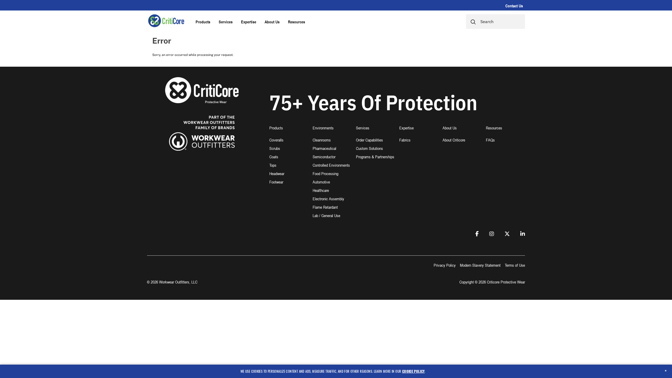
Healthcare (321, 190)
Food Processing (325, 173)
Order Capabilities (369, 140)
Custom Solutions (369, 148)
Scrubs (274, 148)
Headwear (276, 173)
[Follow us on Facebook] (477, 234)
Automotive (321, 182)
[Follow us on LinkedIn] (522, 234)
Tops (272, 165)
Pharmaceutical (324, 148)
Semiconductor (324, 156)
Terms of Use (515, 265)
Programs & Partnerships (375, 156)
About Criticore (454, 140)
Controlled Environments (331, 165)
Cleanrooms (322, 140)
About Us (272, 21)
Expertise (248, 21)
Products (203, 21)
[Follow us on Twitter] (507, 234)
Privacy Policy (445, 265)
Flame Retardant (325, 207)
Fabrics (405, 140)
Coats (273, 156)
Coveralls (276, 140)
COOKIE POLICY (413, 371)
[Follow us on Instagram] (491, 234)
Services (226, 21)
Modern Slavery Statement (480, 265)
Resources (296, 21)
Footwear (276, 182)
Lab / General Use (326, 215)
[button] (288, 131)
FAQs (490, 140)
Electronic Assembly (328, 198)
